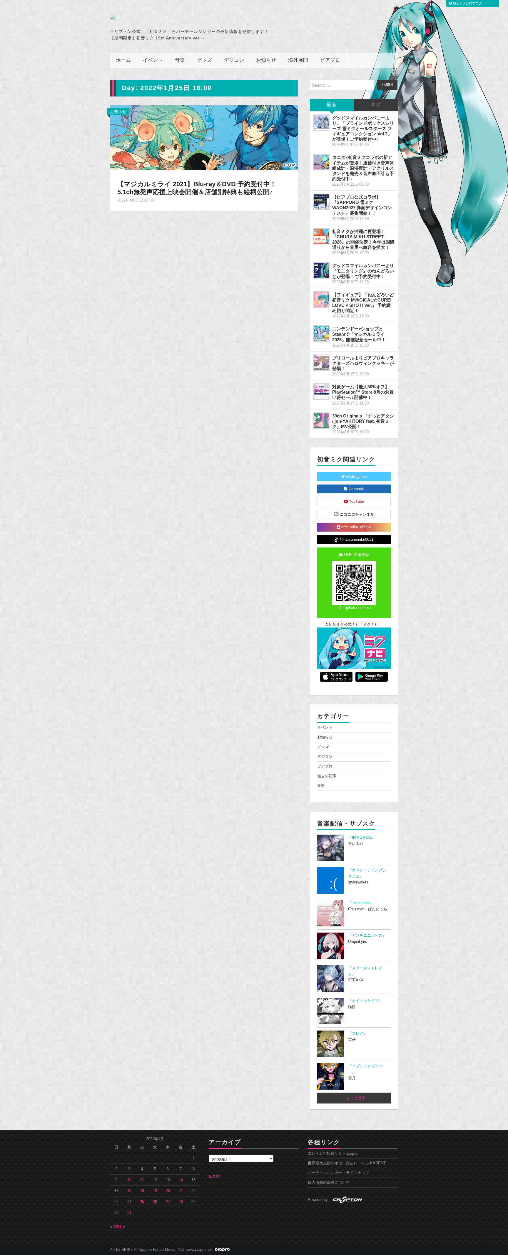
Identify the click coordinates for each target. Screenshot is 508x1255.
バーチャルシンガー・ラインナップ (338, 1173)
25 (142, 1202)
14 (181, 1180)
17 (129, 1191)
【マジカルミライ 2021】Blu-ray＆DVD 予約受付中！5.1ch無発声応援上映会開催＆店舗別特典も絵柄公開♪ (196, 188)
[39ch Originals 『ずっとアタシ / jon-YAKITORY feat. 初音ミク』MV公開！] (321, 420)
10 (129, 1180)
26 (155, 1202)
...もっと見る (354, 1098)
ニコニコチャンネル (356, 514)
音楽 (180, 60)
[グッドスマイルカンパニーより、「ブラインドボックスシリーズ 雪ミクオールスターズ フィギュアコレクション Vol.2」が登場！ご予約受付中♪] (321, 122)
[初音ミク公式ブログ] (167, 17)
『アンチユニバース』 (367, 935)
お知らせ (266, 60)
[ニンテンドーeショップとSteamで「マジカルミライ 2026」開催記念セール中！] (321, 333)
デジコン (234, 60)
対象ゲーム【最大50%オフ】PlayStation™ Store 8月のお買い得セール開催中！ (363, 392)
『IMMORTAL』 (362, 837)
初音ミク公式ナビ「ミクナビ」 (354, 624)
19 (155, 1191)
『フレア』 (357, 1033)
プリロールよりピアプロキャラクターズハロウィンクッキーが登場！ (363, 363)
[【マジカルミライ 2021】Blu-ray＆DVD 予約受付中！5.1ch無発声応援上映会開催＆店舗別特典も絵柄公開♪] (204, 137)
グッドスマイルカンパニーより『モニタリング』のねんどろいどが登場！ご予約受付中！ (363, 271)
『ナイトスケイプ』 (365, 1001)
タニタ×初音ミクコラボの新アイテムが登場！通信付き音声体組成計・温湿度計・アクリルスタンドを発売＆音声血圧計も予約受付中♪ (363, 168)
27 (168, 1202)
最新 (332, 105)
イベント (153, 60)
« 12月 (115, 1227)
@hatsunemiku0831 (355, 539)
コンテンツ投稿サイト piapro (332, 1153)
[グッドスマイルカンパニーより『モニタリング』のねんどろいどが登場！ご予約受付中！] (321, 270)
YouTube (356, 502)
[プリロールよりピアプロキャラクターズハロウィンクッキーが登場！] (321, 362)
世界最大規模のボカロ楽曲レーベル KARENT (347, 1163)
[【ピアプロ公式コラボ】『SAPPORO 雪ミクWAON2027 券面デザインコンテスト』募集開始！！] (321, 201)
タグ (376, 105)
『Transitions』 (361, 903)
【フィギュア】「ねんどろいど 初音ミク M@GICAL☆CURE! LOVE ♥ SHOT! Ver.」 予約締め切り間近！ (363, 302)
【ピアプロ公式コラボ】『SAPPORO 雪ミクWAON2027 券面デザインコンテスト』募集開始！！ (362, 204)
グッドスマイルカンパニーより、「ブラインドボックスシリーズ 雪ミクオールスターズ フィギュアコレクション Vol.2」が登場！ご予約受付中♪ (363, 128)
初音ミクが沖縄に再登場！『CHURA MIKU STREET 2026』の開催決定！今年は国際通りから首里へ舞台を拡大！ (363, 239)
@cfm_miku (356, 477)
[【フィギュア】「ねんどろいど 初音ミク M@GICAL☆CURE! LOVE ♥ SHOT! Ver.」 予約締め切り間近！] (321, 299)
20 (168, 1191)
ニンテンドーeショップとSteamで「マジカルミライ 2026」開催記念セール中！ (359, 334)
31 (129, 1213)
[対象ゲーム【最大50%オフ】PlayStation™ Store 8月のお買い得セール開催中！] (321, 391)
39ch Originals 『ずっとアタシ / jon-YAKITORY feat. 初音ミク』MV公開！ (363, 421)
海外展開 (298, 60)
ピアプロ (330, 60)
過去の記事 (326, 776)
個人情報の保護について (329, 1183)
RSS (216, 1177)
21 (181, 1191)
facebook (355, 489)
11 (142, 1180)
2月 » (120, 1227)
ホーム (123, 60)
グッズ (204, 60)
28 (181, 1202)
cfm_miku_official (355, 527)
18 (142, 1191)
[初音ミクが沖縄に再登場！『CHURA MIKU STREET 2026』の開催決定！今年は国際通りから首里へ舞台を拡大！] (321, 236)
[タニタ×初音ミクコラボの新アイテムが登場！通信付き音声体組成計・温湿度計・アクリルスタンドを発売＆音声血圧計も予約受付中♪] (321, 162)
